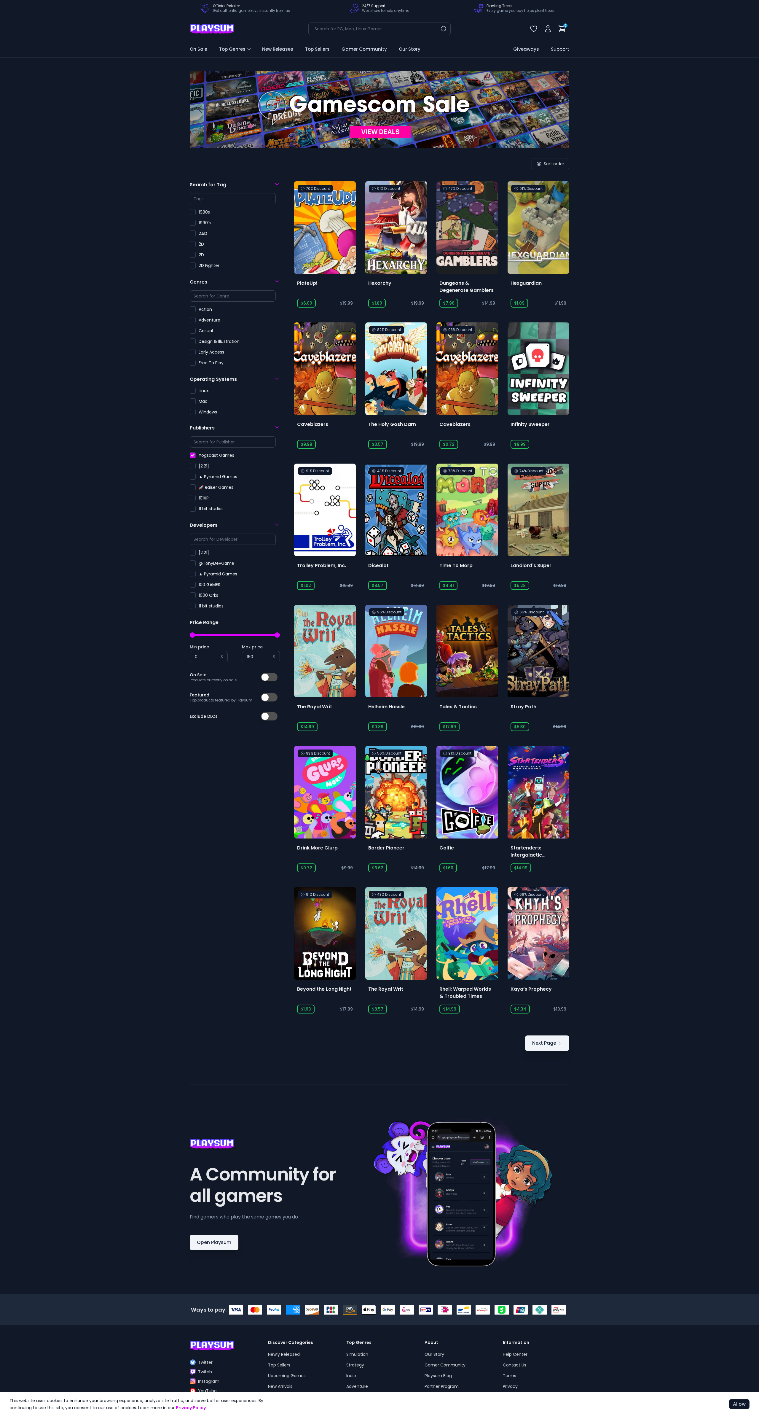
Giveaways (526, 49)
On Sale (198, 49)
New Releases (277, 49)
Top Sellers (317, 49)
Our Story (409, 49)
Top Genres (232, 49)
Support (560, 49)
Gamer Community (364, 49)
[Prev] (203, 109)
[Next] (556, 109)
